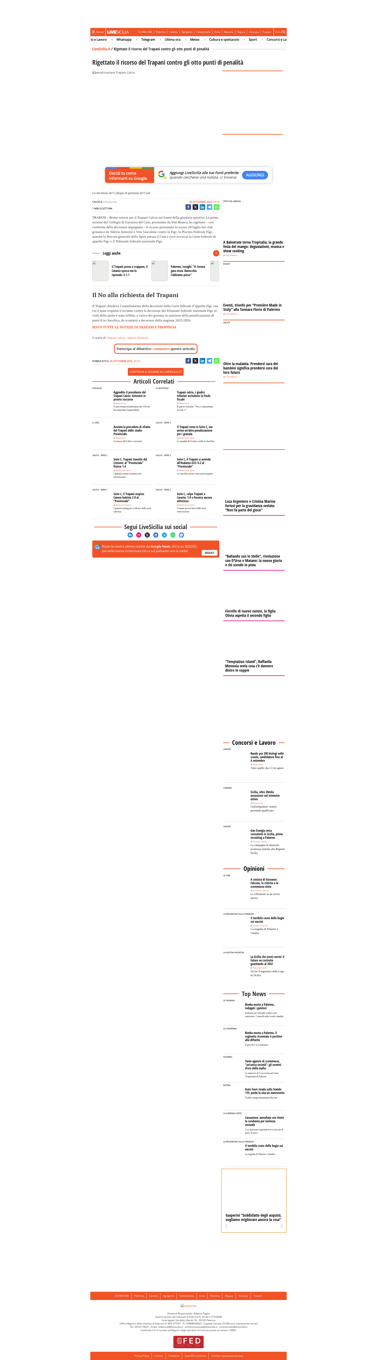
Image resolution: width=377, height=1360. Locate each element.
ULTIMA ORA (145, 32)
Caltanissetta (203, 32)
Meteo (179, 39)
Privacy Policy (141, 1355)
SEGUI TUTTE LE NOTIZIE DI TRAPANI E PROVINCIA (134, 327)
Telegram (132, 39)
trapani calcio (116, 338)
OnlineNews (231, 255)
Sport (237, 39)
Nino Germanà (260, 968)
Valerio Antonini (137, 338)
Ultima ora (157, 39)
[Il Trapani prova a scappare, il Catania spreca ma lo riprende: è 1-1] (120, 271)
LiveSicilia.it (101, 49)
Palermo (160, 32)
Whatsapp (108, 39)
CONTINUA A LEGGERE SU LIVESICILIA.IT (156, 372)
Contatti (159, 1355)
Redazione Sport (187, 438)
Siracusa (254, 32)
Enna (217, 32)
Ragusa (241, 32)
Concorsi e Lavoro (264, 39)
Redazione (111, 201)
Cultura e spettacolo (208, 39)
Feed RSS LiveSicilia (195, 1355)
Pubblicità (174, 1355)
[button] (226, 1226)
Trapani (267, 32)
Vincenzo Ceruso (260, 890)
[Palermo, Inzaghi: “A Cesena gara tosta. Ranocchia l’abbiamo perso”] (179, 271)
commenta (161, 348)
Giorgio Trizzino (260, 925)
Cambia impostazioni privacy (227, 1355)
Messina (228, 32)
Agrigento (187, 32)
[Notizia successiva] (216, 253)
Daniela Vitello (260, 841)
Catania (173, 32)
